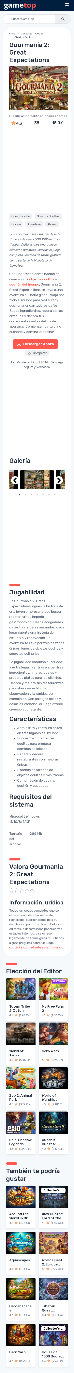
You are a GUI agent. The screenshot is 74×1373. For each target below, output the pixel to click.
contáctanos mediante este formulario (36, 947)
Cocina (16, 224)
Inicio (12, 33)
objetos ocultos (41, 279)
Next (59, 480)
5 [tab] (43, 494)
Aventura (34, 224)
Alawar (51, 224)
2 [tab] (25, 494)
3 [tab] (31, 494)
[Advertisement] (37, 170)
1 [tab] (19, 494)
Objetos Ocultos (24, 37)
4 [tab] (37, 494)
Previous (15, 480)
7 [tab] (55, 494)
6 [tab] (49, 494)
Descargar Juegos (32, 33)
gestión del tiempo (24, 284)
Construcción (20, 216)
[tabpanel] (37, 479)
